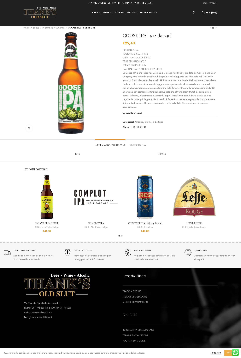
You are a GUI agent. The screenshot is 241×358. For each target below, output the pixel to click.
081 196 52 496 (40, 307)
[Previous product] (210, 27)
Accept (230, 353)
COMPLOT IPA (96, 223)
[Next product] (216, 27)
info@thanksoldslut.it (42, 312)
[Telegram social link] (145, 127)
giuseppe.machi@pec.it (40, 317)
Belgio (56, 227)
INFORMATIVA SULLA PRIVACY (138, 330)
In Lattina (148, 227)
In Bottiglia (47, 27)
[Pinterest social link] (138, 127)
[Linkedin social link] (141, 127)
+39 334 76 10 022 (61, 307)
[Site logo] (40, 12)
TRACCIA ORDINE (132, 291)
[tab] (110, 143)
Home (27, 27)
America (60, 27)
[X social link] (134, 127)
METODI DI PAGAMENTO (135, 302)
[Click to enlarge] (29, 128)
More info (216, 353)
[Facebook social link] (130, 127)
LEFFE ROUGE (194, 223)
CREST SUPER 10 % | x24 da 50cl (145, 223)
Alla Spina (96, 227)
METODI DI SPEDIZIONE (135, 296)
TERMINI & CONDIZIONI (135, 335)
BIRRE (36, 27)
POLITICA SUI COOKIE (134, 340)
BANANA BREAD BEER (47, 223)
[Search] (194, 12)
